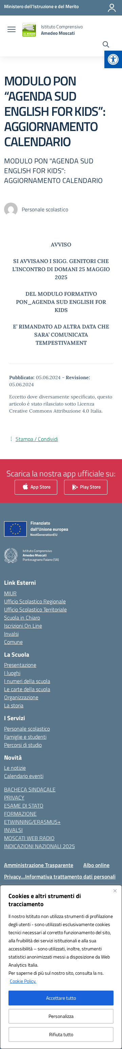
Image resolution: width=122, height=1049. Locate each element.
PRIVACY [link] (14, 797)
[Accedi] (112, 7)
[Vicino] (115, 891)
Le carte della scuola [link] (27, 689)
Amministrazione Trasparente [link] (38, 865)
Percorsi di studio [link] (23, 745)
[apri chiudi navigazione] (11, 30)
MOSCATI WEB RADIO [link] (29, 838)
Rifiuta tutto (61, 1034)
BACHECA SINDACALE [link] (30, 789)
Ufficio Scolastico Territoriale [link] (35, 609)
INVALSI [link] (13, 830)
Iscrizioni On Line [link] (23, 626)
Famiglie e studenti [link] (25, 737)
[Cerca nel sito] (106, 45)
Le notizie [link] (15, 768)
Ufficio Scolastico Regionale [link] (35, 601)
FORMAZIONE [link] (20, 814)
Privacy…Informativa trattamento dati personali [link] (60, 876)
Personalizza (61, 1016)
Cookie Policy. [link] (23, 981)
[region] (61, 967)
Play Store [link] (90, 486)
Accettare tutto (61, 997)
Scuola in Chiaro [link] (22, 617)
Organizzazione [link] (21, 697)
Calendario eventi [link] (23, 776)
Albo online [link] (96, 865)
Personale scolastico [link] (27, 729)
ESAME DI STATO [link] (23, 806)
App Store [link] (39, 486)
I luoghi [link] (12, 673)
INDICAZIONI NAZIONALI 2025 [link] (39, 846)
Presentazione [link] (20, 665)
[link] (113, 59)
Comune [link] (13, 642)
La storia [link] (13, 705)
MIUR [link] (10, 593)
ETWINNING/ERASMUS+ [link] (32, 822)
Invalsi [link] (11, 634)
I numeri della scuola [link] (27, 681)
